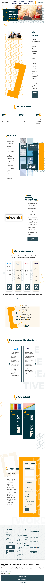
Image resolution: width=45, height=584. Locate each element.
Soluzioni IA (30, 1)
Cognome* (33, 463)
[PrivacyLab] (7, 573)
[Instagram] (12, 551)
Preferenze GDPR (22, 582)
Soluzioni (21, 1)
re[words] (14, 3)
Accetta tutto (22, 576)
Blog (20, 3)
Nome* (26, 463)
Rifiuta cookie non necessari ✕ (38, 561)
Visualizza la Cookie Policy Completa (8, 571)
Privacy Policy (27, 487)
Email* (26, 477)
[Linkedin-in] (7, 551)
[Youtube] (7, 553)
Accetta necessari (22, 579)
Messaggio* (28, 468)
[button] (9, 364)
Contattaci (26, 3)
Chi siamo (15, 1)
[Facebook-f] (10, 551)
